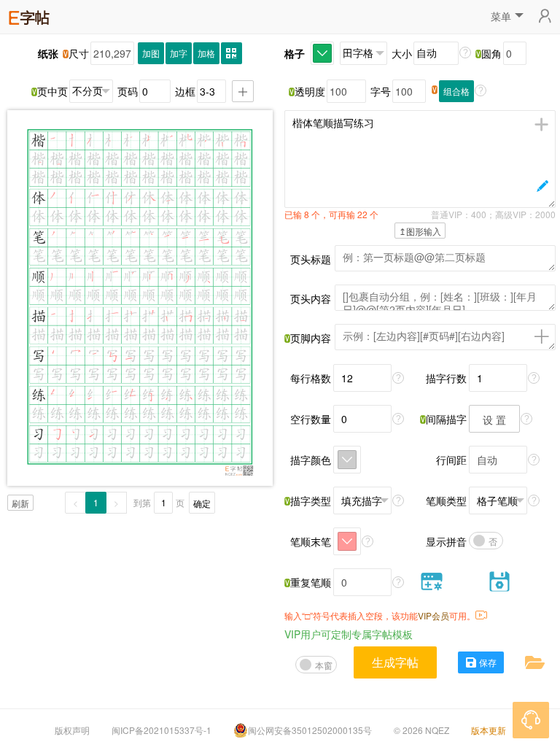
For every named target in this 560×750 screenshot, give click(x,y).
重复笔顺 (310, 582)
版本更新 (488, 730)
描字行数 (446, 378)
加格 (206, 53)
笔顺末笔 (310, 541)
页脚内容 (310, 337)
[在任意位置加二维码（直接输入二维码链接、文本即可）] (231, 53)
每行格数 (310, 378)
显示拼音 (446, 541)
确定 (202, 503)
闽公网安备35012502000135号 (310, 730)
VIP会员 (433, 615)
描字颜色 (310, 459)
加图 (151, 53)
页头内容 (310, 298)
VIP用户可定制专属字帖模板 (348, 634)
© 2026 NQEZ (421, 730)
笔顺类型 (446, 500)
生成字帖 (395, 662)
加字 (178, 53)
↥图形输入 (420, 231)
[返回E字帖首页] (29, 15)
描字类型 (310, 500)
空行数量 (310, 418)
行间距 (451, 459)
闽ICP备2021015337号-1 (161, 730)
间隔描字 (446, 418)
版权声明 (72, 730)
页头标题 (310, 259)
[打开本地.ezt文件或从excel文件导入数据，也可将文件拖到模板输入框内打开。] (535, 661)
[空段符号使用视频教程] (481, 615)
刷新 (20, 503)
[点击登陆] (545, 16)
